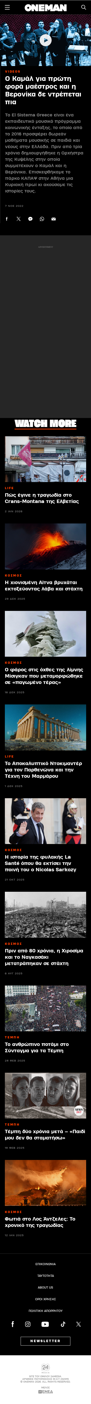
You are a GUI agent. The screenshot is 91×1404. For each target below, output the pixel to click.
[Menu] (7, 7)
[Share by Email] (53, 219)
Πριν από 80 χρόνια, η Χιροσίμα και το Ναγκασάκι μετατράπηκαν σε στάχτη (44, 957)
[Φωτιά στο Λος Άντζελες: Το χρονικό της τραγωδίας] (45, 1183)
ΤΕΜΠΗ (12, 1037)
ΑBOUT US (45, 1287)
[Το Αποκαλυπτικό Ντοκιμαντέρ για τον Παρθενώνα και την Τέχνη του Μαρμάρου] (45, 727)
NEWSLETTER (45, 1341)
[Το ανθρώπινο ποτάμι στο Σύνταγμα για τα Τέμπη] (45, 1008)
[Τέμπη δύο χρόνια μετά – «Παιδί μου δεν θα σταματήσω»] (45, 1096)
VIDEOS (13, 71)
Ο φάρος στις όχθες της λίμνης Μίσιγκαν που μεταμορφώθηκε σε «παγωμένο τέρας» (44, 676)
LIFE (9, 488)
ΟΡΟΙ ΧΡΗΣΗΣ (45, 1299)
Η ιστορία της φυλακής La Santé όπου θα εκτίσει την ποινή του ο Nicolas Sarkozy (40, 863)
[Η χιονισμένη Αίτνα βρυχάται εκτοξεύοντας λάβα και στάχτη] (45, 546)
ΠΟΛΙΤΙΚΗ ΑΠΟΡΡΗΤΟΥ (46, 1311)
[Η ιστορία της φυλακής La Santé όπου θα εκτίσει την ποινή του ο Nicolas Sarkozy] (45, 821)
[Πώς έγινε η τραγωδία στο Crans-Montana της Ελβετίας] (45, 459)
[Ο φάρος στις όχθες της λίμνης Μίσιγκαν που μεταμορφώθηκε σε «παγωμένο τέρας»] (45, 634)
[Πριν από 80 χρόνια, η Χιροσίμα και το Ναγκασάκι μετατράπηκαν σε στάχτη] (45, 915)
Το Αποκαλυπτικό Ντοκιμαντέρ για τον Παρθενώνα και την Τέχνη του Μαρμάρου (43, 770)
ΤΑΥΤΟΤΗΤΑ (45, 1276)
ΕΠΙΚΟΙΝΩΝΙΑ (45, 1264)
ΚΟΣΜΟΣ (13, 575)
